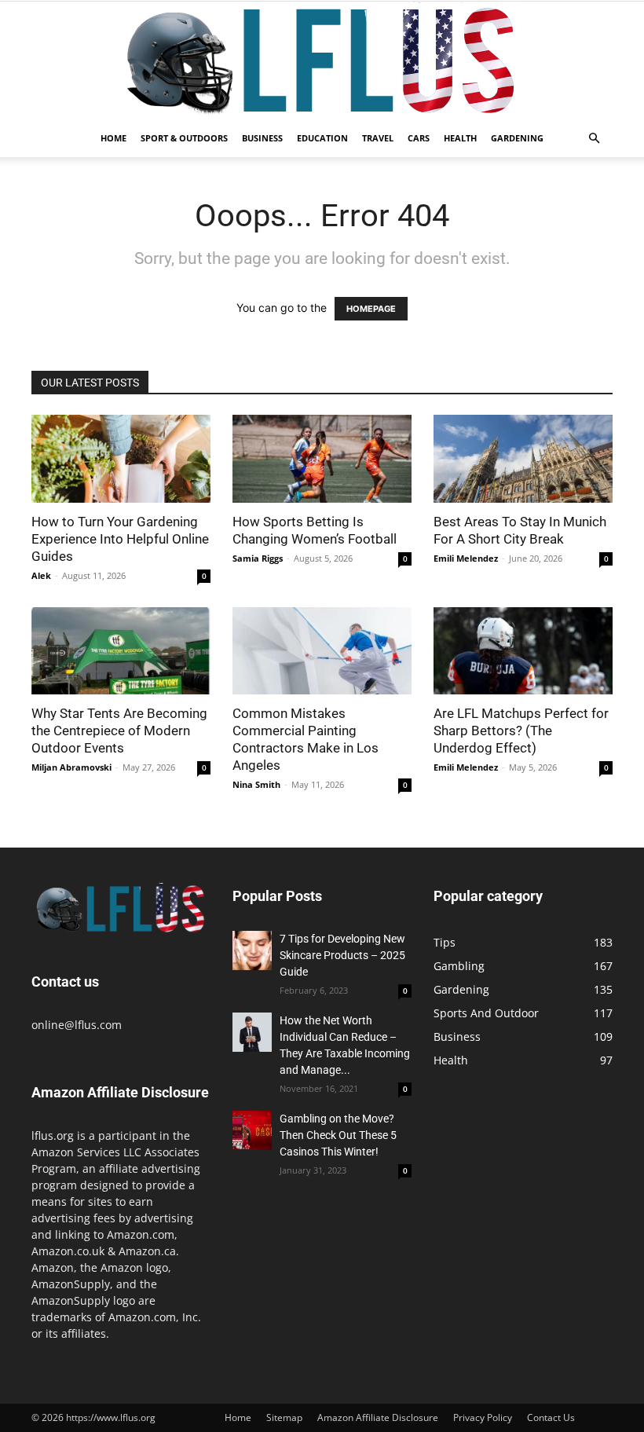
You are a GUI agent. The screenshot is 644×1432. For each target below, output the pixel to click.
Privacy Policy (482, 1417)
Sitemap (284, 1417)
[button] (594, 138)
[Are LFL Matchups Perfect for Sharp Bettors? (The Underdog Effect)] (523, 651)
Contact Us (551, 1417)
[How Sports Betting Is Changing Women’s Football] (322, 459)
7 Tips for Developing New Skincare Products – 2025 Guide (342, 955)
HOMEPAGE (371, 308)
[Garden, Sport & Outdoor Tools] (322, 60)
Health (460, 138)
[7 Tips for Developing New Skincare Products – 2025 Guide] (252, 950)
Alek (41, 575)
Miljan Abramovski (71, 767)
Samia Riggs (257, 558)
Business (262, 138)
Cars (419, 138)
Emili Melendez (466, 558)
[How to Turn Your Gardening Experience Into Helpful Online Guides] (120, 459)
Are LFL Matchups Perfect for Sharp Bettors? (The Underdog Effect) (521, 730)
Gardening (517, 138)
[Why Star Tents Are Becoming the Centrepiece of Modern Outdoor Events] (120, 651)
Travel (377, 138)
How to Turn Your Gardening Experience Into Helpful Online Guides (120, 539)
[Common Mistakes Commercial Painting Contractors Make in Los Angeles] (322, 651)
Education (322, 138)
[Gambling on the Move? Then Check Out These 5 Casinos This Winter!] (252, 1130)
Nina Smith (256, 784)
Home (113, 138)
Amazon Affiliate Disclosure (377, 1417)
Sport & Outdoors (184, 138)
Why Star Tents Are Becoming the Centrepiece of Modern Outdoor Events (119, 730)
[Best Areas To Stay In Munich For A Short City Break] (523, 459)
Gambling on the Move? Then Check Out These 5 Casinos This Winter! (338, 1135)
